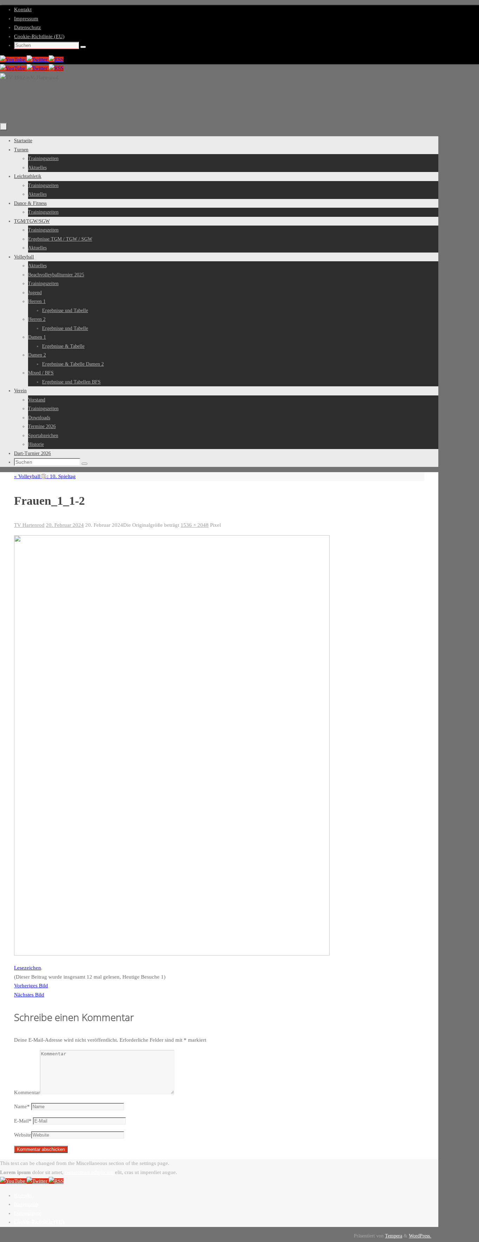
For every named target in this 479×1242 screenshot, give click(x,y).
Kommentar (27, 1092)
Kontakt (23, 9)
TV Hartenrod (29, 525)
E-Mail (23, 1121)
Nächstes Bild (29, 995)
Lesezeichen (27, 968)
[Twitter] (38, 59)
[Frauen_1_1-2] (172, 954)
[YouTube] (13, 59)
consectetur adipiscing (89, 1172)
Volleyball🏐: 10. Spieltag (45, 476)
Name (22, 1106)
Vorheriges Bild (31, 985)
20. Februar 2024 (65, 525)
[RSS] (56, 59)
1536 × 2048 (195, 525)
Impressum (26, 18)
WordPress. (420, 1235)
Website (22, 1135)
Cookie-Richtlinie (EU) (39, 36)
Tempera (393, 1235)
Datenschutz (27, 27)
